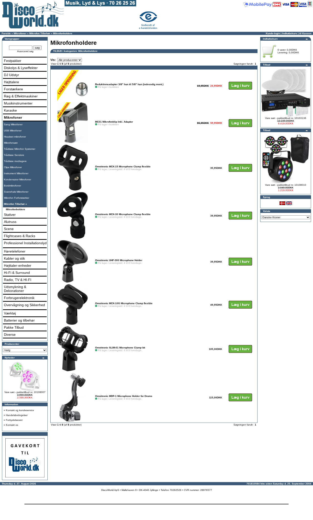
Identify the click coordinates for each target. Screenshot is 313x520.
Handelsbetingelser (17, 415)
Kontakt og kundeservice (20, 410)
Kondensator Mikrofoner (17, 179)
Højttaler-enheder (17, 265)
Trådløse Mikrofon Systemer (19, 149)
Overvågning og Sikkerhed (24, 305)
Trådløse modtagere (15, 161)
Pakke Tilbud (14, 327)
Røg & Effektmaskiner (21, 96)
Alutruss (10, 222)
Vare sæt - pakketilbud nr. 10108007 (24, 392)
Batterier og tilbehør (19, 320)
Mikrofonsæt (11, 142)
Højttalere (11, 82)
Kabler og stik (14, 258)
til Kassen (305, 33)
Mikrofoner (20, 33)
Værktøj (10, 313)
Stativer (10, 215)
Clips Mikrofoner (13, 167)
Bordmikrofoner (12, 185)
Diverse (10, 334)
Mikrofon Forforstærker (16, 197)
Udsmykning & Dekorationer (15, 289)
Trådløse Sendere (14, 155)
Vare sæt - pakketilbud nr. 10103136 (285, 118)
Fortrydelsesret (14, 420)
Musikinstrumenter (18, 103)
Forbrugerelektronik (19, 298)
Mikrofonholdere (62, 33)
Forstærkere (13, 89)
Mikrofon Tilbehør (39, 33)
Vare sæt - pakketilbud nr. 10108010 (285, 185)
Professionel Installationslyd (25, 243)
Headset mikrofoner (15, 136)
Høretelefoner (14, 251)
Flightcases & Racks (19, 236)
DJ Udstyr (11, 75)
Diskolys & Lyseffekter (21, 68)
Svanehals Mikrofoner (16, 191)
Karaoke (10, 110)
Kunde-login (273, 33)
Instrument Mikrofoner (16, 173)
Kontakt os (12, 425)
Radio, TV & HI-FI (17, 280)
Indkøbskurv (289, 33)
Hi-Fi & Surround (17, 273)
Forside (6, 33)
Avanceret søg (25, 51)
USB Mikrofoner (13, 130)
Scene (9, 229)
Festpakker (12, 61)
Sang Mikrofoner (13, 124)
